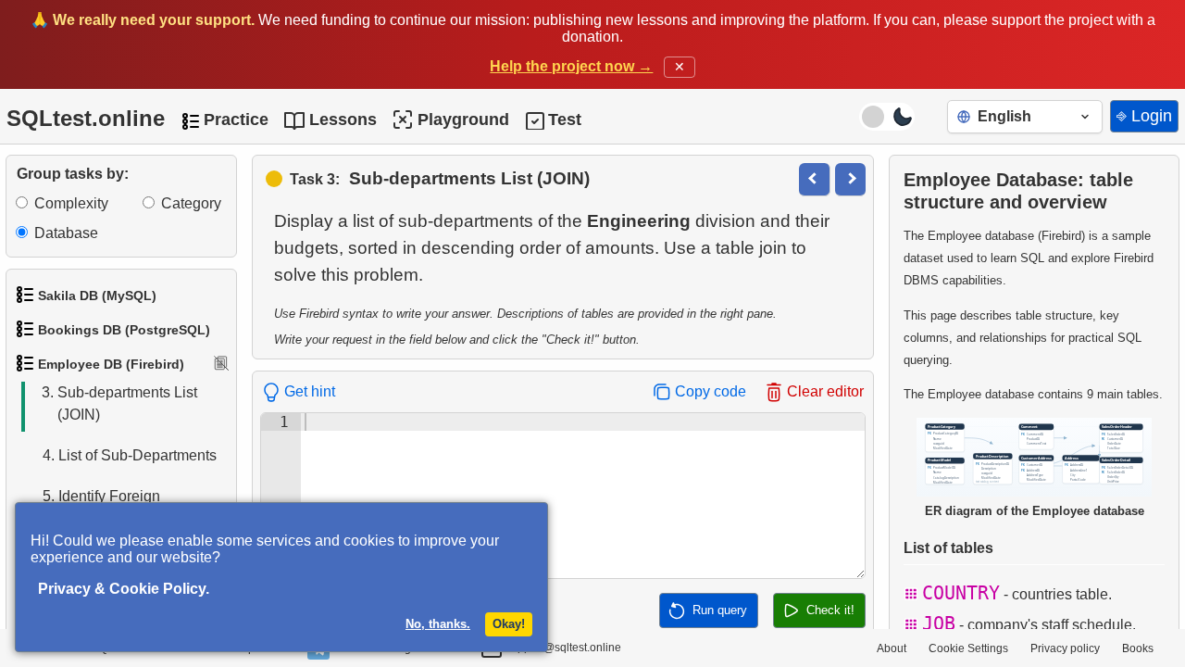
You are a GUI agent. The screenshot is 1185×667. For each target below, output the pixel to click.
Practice (236, 119)
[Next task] (850, 179)
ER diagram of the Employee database (1034, 511)
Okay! (509, 624)
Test (564, 119)
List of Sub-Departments (130, 455)
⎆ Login (1144, 116)
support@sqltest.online (562, 647)
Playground (463, 119)
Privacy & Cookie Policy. (123, 589)
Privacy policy (1065, 648)
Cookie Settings (968, 648)
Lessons (343, 119)
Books (1138, 648)
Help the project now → (571, 66)
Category (191, 203)
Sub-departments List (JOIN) (119, 403)
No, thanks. (437, 624)
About (891, 648)
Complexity (71, 203)
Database (66, 233)
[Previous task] (814, 179)
